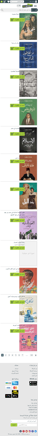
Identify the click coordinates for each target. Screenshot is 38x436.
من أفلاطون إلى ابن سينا (18, 43)
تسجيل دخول (32, 1)
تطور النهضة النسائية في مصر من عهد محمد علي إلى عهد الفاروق (14, 213)
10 (31, 355)
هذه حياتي (22, 156)
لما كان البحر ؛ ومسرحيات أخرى (16, 296)
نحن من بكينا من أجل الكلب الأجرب (15, 269)
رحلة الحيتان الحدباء (19, 242)
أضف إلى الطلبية (19, 20)
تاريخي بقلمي (21, 100)
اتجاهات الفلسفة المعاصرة (18, 71)
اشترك (14, 425)
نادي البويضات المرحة (19, 325)
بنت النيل (22, 184)
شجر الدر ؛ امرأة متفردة (18, 14)
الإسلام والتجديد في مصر (18, 128)
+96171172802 (33, 408)
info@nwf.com (32, 410)
